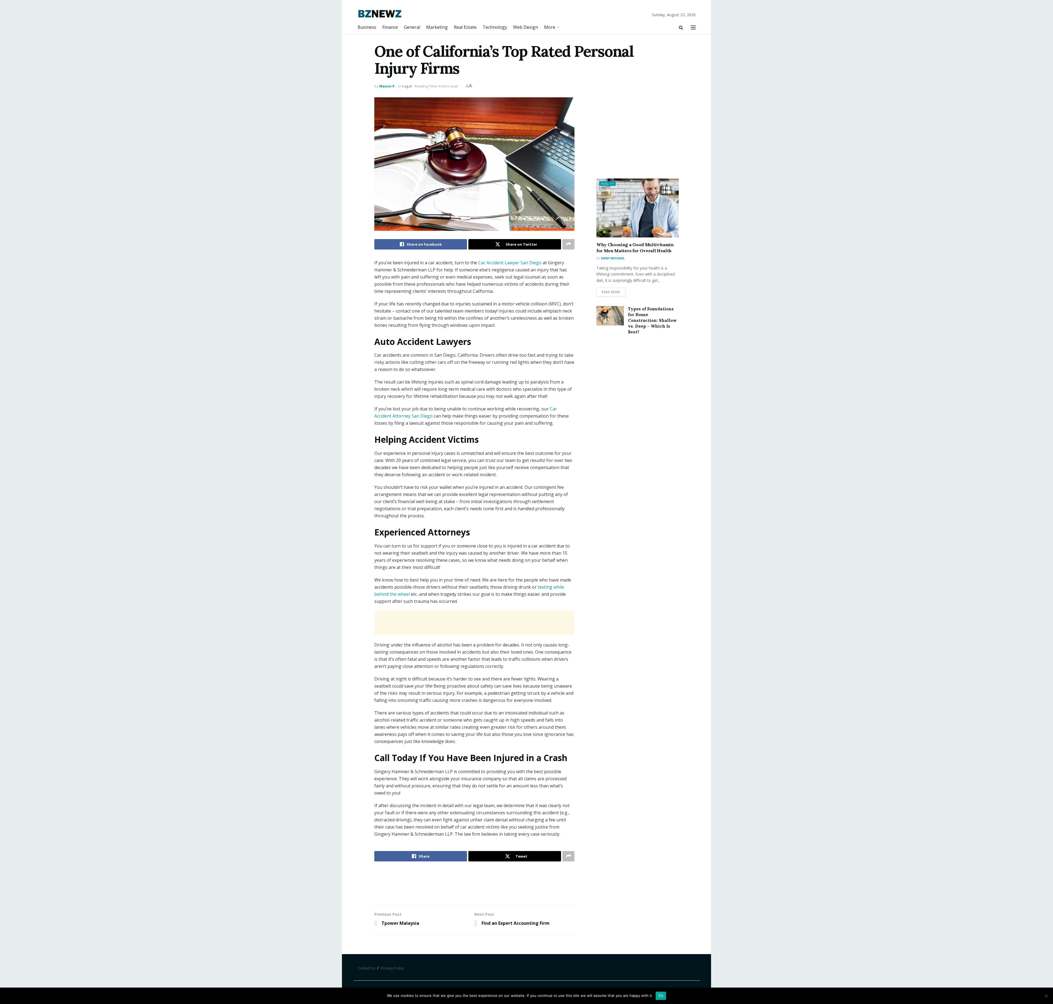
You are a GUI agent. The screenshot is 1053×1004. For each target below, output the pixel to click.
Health (607, 183)
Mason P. (387, 86)
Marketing (437, 27)
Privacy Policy (392, 968)
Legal (407, 86)
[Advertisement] (474, 622)
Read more (611, 292)
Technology (495, 27)
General (412, 27)
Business (367, 27)
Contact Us (366, 968)
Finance (390, 27)
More (549, 27)
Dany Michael (613, 258)
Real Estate (465, 27)
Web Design (525, 27)
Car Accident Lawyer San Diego (510, 263)
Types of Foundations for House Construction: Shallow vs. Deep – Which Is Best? (652, 320)
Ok (660, 995)
